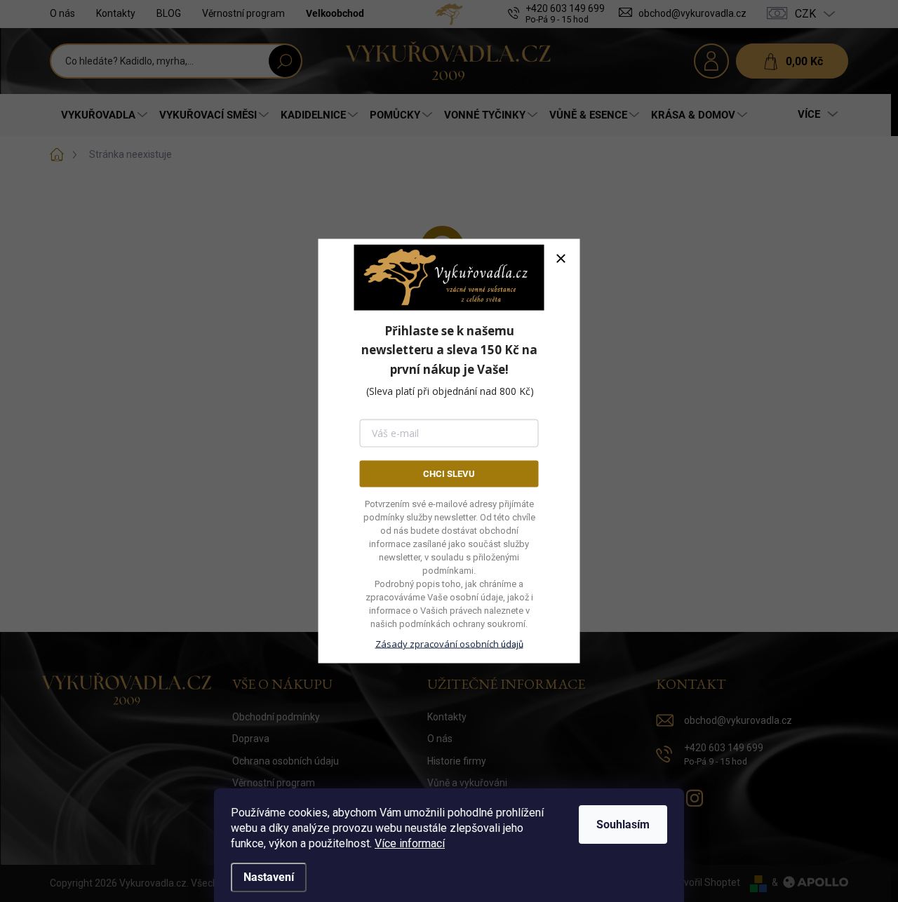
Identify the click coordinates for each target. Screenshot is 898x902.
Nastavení (268, 877)
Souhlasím (623, 824)
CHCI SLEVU (449, 473)
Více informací (410, 843)
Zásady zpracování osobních (449, 644)
